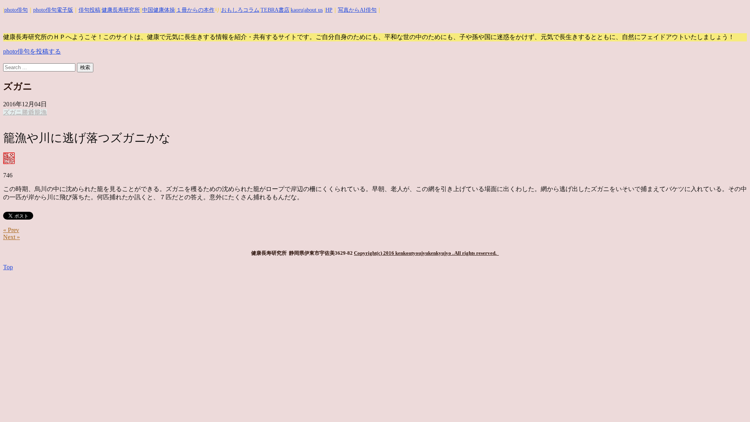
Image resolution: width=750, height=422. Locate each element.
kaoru (297, 10)
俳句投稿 (89, 10)
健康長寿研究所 (121, 10)
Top (8, 267)
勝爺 (28, 112)
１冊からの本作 (195, 10)
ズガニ (12, 112)
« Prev (11, 230)
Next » (11, 237)
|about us (313, 10)
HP (328, 10)
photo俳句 (16, 10)
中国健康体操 (158, 10)
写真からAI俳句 (357, 10)
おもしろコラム (240, 10)
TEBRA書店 (275, 10)
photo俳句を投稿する (32, 51)
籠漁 (40, 112)
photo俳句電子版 (53, 10)
